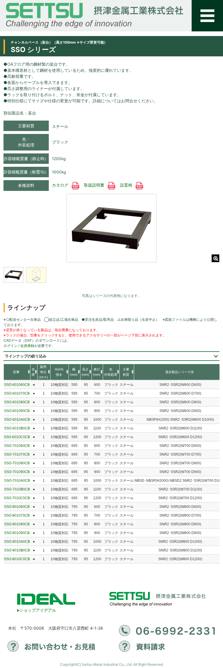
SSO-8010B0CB (17, 550)
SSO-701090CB (17, 472)
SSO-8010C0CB (17, 559)
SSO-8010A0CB (17, 542)
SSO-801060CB (17, 507)
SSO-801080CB (17, 524)
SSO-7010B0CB (17, 489)
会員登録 (27, 345)
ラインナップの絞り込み (25, 356)
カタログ (60, 185)
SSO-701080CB (17, 463)
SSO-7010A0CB (17, 481)
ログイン (10, 345)
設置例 (126, 185)
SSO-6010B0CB (17, 428)
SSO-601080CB (17, 402)
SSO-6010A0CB (17, 420)
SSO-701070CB (17, 454)
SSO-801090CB (17, 533)
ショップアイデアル (37, 610)
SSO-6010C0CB (17, 437)
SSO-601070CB (17, 393)
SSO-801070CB (17, 515)
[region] (48, 278)
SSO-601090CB (17, 411)
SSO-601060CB (17, 385)
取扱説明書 (94, 185)
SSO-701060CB (17, 446)
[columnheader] (17, 372)
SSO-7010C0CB (17, 498)
